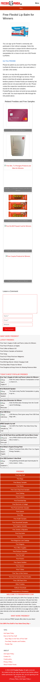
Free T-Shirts (20, 569)
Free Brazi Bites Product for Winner (11, 364)
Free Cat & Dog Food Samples (20, 489)
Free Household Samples (20, 522)
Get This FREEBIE (9, 61)
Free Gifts (20, 515)
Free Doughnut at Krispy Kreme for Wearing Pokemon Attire (18, 367)
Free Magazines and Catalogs (20, 540)
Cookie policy (8, 659)
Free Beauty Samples (20, 482)
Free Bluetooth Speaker (7, 359)
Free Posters (20, 558)
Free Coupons (20, 497)
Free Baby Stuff (20, 475)
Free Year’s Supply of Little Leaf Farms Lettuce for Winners (18, 343)
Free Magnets (20, 544)
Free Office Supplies (20, 548)
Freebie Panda (18, 670)
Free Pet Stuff (20, 555)
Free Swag (3, 354)
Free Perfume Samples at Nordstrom (11, 351)
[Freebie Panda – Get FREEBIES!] (11, 3)
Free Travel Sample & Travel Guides (20, 577)
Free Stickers (20, 566)
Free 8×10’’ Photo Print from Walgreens (12, 356)
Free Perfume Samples (20, 551)
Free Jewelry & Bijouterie (20, 529)
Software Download (20, 588)
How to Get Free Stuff (10, 636)
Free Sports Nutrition (20, 562)
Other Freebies (20, 584)
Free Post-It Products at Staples (10, 346)
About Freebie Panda (10, 664)
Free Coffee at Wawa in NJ (8, 348)
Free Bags (20, 479)
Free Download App (20, 500)
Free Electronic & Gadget (20, 504)
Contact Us (7, 656)
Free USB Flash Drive (20, 580)
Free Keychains (20, 533)
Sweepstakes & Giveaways (20, 591)
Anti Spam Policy (9, 633)
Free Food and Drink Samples (20, 508)
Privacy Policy (8, 662)
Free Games (20, 511)
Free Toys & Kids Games (20, 573)
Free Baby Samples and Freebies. (15, 641)
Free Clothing (20, 493)
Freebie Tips (8, 644)
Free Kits (20, 537)
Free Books (20, 486)
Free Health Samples (20, 519)
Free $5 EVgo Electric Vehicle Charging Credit (14, 362)
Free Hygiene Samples (20, 526)
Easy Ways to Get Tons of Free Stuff (16, 638)
